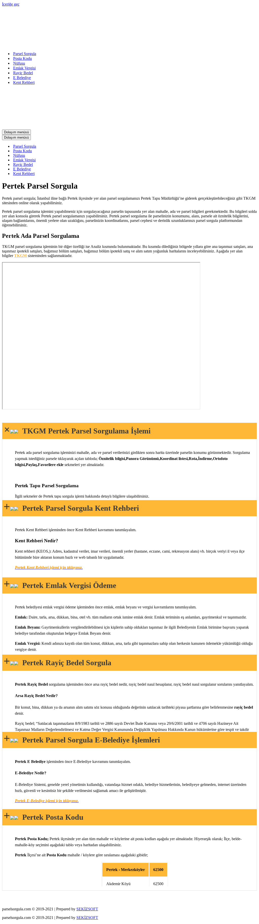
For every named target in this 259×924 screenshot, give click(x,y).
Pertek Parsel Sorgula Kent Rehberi (78, 508)
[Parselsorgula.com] (103, 45)
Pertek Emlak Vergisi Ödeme (67, 585)
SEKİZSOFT (87, 909)
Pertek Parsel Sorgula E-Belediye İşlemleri (89, 740)
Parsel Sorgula (24, 54)
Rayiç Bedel (23, 73)
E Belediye (22, 77)
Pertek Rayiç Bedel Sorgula (64, 662)
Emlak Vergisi (24, 68)
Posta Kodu (22, 58)
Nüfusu (19, 63)
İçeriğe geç (10, 4)
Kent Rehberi (24, 82)
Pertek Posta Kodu (50, 817)
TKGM (20, 255)
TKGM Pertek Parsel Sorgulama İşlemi (84, 431)
